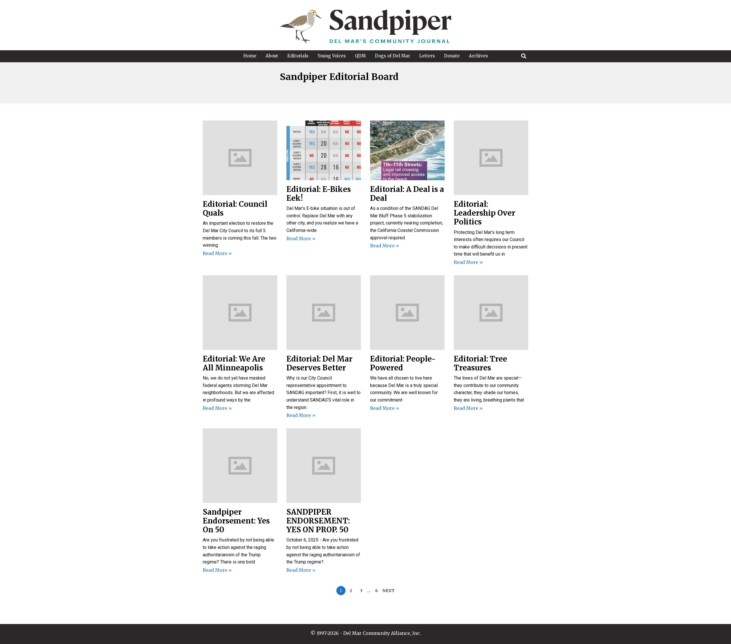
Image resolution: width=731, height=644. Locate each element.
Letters (427, 56)
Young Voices (332, 56)
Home (249, 56)
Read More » (217, 253)
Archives (478, 56)
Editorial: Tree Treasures (480, 363)
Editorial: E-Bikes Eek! (318, 193)
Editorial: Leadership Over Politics (484, 212)
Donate (452, 56)
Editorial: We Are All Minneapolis (234, 363)
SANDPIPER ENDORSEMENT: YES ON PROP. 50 (318, 520)
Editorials (297, 56)
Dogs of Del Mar (392, 56)
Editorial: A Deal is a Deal (407, 193)
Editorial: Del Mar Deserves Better (319, 363)
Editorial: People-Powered (402, 363)
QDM (360, 56)
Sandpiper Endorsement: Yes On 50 (236, 520)
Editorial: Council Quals (235, 208)
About (272, 56)
